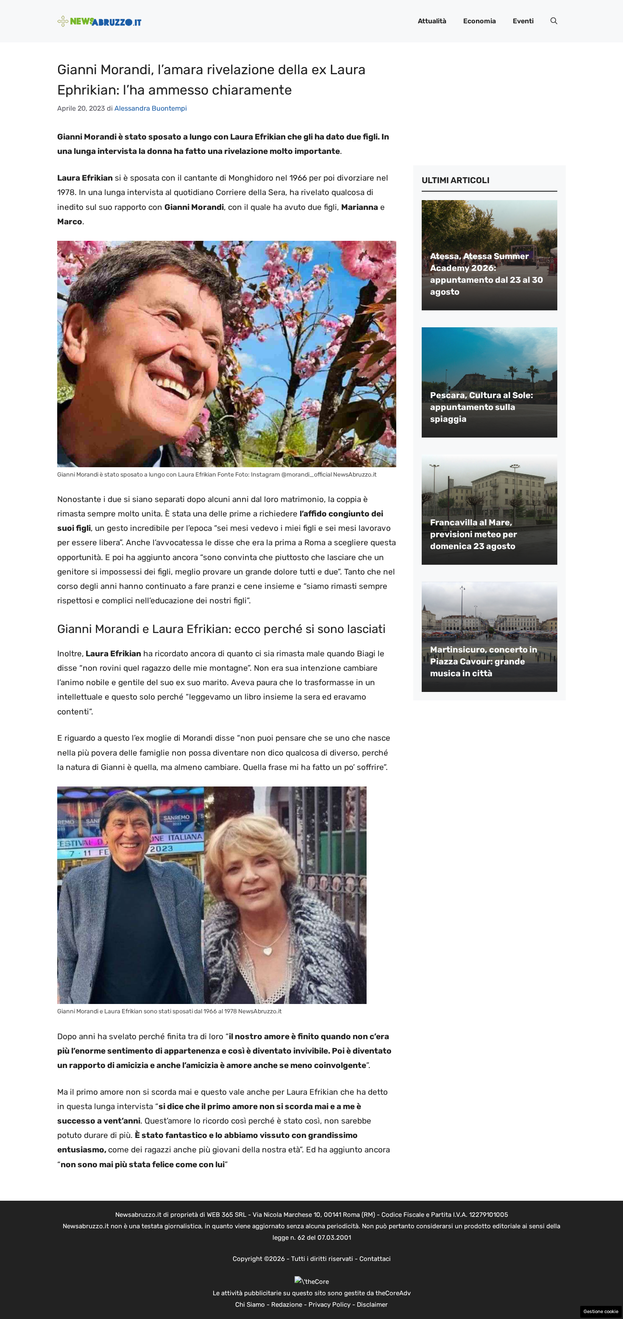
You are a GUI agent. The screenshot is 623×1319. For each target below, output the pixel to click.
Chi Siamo (250, 1304)
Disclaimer (372, 1304)
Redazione (286, 1304)
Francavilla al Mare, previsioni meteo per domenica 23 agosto (473, 534)
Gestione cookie (601, 1311)
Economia (479, 21)
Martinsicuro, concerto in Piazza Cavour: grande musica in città (483, 661)
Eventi (523, 21)
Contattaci (375, 1259)
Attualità (432, 21)
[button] (554, 21)
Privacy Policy (329, 1304)
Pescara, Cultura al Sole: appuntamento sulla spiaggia (481, 407)
